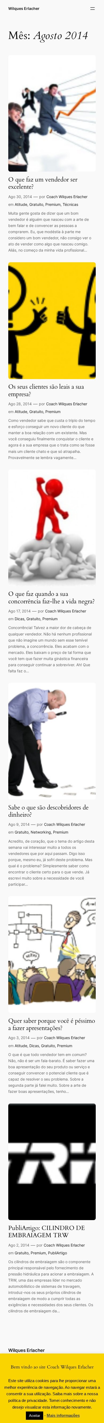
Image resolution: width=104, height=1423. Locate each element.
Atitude (21, 204)
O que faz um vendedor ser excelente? (42, 183)
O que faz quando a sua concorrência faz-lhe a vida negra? (51, 597)
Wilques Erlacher (23, 8)
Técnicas (70, 204)
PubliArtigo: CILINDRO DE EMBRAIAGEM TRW (46, 1231)
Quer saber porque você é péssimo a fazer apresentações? (51, 1024)
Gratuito (36, 204)
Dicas (19, 618)
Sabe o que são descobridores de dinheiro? (48, 811)
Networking (41, 832)
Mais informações (63, 1415)
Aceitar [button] (34, 1416)
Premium (53, 204)
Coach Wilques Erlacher (66, 196)
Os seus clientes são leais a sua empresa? (46, 390)
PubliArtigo (57, 1253)
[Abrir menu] (92, 8)
